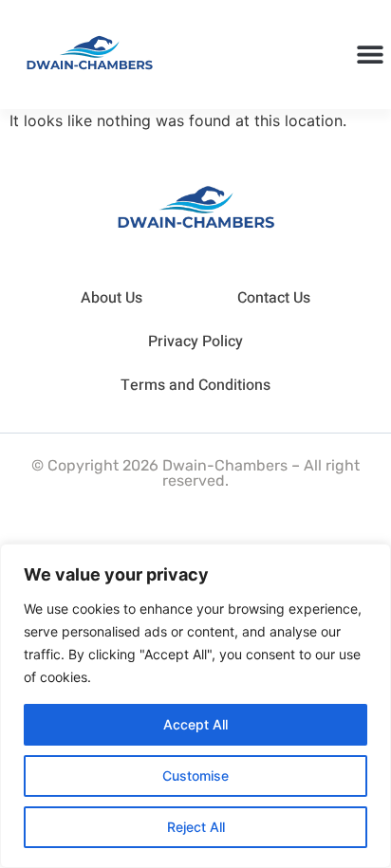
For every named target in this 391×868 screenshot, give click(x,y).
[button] (369, 54)
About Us (111, 297)
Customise (195, 775)
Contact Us (273, 297)
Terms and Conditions (195, 385)
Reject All (196, 827)
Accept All (195, 724)
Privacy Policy (195, 341)
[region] (195, 706)
